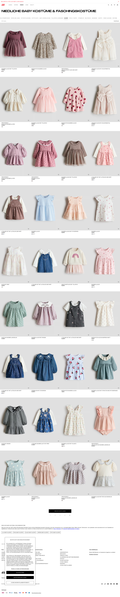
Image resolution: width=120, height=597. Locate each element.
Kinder (21, 4)
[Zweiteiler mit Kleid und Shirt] (75, 45)
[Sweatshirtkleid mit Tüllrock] (75, 260)
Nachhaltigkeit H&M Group (38, 555)
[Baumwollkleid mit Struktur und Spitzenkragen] (105, 367)
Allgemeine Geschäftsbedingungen (69, 557)
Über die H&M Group (36, 553)
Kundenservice (64, 552)
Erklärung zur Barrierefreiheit (39, 563)
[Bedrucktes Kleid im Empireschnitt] (105, 314)
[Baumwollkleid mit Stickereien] (75, 207)
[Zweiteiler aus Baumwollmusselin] (105, 420)
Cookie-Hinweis (64, 562)
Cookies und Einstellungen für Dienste (20, 582)
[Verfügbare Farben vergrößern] (3, 71)
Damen (10, 4)
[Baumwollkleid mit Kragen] (45, 314)
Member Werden (93, 554)
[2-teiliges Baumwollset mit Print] (45, 420)
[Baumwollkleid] (45, 153)
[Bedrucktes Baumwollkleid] (45, 45)
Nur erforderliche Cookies (20, 577)
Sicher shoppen (64, 560)
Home (26, 4)
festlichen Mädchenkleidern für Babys (71, 528)
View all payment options (36, 592)
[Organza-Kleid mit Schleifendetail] (105, 45)
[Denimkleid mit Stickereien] (45, 367)
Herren (16, 4)
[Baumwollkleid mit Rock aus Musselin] (105, 473)
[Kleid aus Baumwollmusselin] (15, 314)
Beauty (32, 4)
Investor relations (36, 558)
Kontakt (62, 558)
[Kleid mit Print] (15, 260)
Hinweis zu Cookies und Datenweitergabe (20, 568)
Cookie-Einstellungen (66, 565)
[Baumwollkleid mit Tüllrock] (15, 45)
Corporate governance (37, 560)
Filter (115, 21)
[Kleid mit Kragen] (15, 420)
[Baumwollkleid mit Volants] (75, 420)
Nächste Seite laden (60, 511)
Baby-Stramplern (57, 528)
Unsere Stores (64, 555)
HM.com (3, 544)
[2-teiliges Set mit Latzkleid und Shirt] (105, 153)
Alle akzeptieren (20, 572)
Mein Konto (63, 553)
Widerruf (62, 563)
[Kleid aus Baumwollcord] (15, 99)
